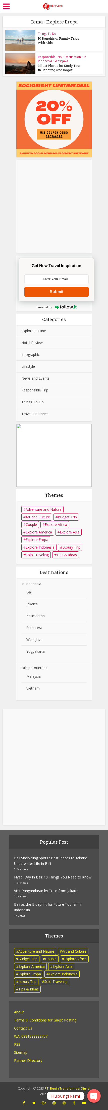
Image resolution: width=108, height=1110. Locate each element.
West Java (61, 61)
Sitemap (20, 1052)
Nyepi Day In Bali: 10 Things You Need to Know (52, 877)
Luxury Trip (71, 547)
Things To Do (47, 34)
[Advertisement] (54, 765)
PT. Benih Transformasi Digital (67, 1088)
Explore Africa (56, 524)
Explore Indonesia (40, 547)
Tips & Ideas (67, 554)
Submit (56, 292)
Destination (73, 57)
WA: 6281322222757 (30, 1036)
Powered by (44, 307)
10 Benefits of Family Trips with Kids (58, 40)
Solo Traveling (37, 554)
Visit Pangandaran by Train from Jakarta (46, 890)
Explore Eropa (37, 539)
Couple (31, 524)
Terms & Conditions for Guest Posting (45, 1020)
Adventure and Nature (44, 509)
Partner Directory (28, 1060)
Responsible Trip (50, 57)
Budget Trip (67, 517)
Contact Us (23, 1028)
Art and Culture (38, 517)
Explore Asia (70, 532)
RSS (17, 1044)
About (19, 1012)
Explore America (39, 532)
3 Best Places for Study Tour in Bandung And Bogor (59, 67)
